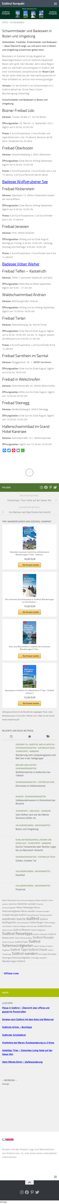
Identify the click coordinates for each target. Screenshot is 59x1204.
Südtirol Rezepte (43, 937)
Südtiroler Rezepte (19, 926)
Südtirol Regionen (38, 930)
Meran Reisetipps (24, 907)
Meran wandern (28, 911)
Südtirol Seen (21, 941)
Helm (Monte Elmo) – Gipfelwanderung (22, 1061)
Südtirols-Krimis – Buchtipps (17, 1027)
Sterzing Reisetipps (32, 915)
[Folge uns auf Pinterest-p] (50, 487)
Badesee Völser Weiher (21, 264)
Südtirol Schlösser (8, 942)
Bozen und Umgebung (27, 829)
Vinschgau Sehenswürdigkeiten (16, 957)
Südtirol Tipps (19, 949)
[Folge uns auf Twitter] (55, 487)
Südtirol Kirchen (45, 926)
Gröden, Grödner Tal (26, 860)
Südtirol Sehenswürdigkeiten (21, 943)
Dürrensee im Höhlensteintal (30, 785)
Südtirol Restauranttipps (23, 938)
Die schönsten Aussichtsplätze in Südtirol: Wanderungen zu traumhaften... (29, 600)
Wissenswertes (42, 825)
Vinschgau (35, 811)
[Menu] (55, 3)
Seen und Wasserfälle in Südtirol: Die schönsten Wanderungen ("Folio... (29, 647)
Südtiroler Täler (46, 857)
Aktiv (5, 22)
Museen (19, 796)
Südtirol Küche (7, 930)
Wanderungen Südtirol (13, 961)
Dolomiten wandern (27, 904)
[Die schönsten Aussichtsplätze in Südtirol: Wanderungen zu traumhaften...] (29, 585)
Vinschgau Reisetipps (47, 954)
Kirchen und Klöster (26, 765)
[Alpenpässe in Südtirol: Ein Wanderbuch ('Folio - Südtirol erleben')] (29, 676)
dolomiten (13, 904)
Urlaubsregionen (24, 825)
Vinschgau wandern (39, 958)
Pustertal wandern (42, 911)
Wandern (34, 751)
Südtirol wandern (25, 953)
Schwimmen (17, 22)
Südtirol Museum (22, 930)
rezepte (6, 915)
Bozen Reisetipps (9, 900)
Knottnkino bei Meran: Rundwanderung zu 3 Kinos (28, 1042)
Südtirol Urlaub (37, 949)
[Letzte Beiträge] (11, 736)
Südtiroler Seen (46, 748)
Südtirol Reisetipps (17, 933)
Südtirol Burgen (37, 922)
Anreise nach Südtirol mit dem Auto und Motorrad (28, 1019)
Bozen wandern (42, 900)
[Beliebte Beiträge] (29, 736)
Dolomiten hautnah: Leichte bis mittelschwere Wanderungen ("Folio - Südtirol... (29, 553)
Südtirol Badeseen (23, 923)
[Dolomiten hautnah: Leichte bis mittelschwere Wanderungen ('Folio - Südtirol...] (29, 538)
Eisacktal (20, 875)
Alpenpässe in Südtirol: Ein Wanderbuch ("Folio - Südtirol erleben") (29, 691)
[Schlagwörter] (48, 736)
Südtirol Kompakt (13, 3)
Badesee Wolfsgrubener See (25, 181)
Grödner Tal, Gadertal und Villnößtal (35, 744)
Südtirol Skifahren (40, 946)
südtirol (32, 918)
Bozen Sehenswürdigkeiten (26, 900)
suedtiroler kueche (14, 919)
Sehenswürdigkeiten (26, 748)
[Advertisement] (29, 1106)
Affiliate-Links (11, 973)
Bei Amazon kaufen (31, 565)
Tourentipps (22, 751)
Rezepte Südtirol (18, 915)
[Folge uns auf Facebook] (46, 487)
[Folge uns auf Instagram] (41, 487)
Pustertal (20, 889)
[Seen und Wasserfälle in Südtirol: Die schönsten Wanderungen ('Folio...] (29, 632)
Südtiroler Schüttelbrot (14, 1035)
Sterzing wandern (46, 915)
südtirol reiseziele (40, 934)
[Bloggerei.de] (8, 1139)
